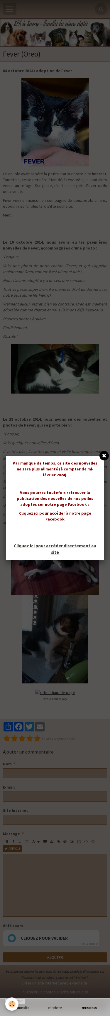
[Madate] (55, 1008)
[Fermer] (104, 455)
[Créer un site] (20, 1008)
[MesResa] (89, 1008)
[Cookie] (11, 1004)
